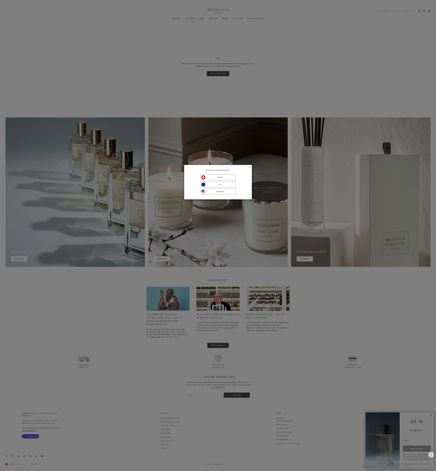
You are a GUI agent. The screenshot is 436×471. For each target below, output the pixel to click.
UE (220, 184)
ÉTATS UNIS (220, 192)
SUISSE (220, 177)
